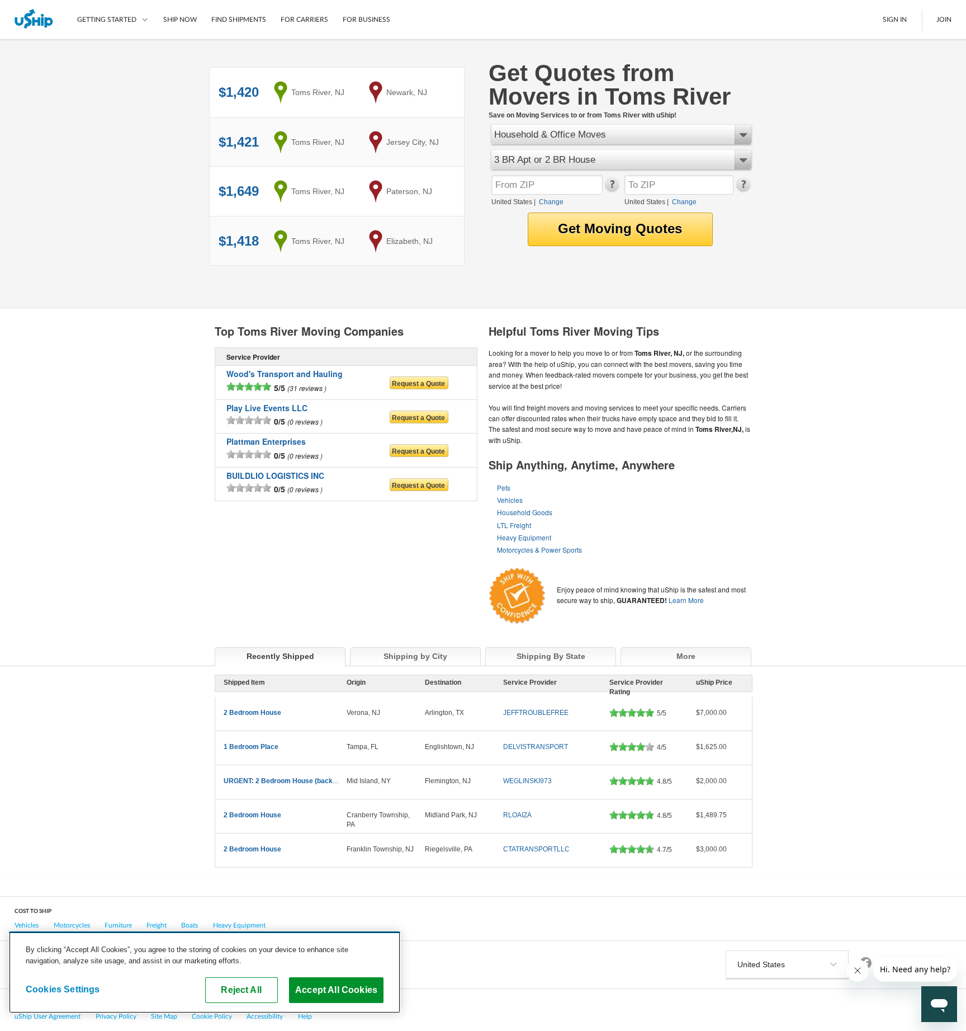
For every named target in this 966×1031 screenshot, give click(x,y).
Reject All (241, 990)
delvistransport (535, 747)
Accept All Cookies (336, 990)
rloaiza (517, 815)
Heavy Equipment (524, 537)
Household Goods (524, 512)
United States (511, 202)
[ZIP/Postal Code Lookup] (611, 189)
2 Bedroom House (252, 713)
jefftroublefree (536, 713)
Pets (503, 487)
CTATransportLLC (536, 849)
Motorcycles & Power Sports (539, 549)
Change (551, 202)
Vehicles (510, 500)
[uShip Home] (34, 19)
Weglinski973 (527, 781)
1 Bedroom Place (251, 747)
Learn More (686, 600)
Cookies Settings (63, 989)
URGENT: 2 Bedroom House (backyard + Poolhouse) (307, 781)
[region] (204, 972)
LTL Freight (514, 525)
